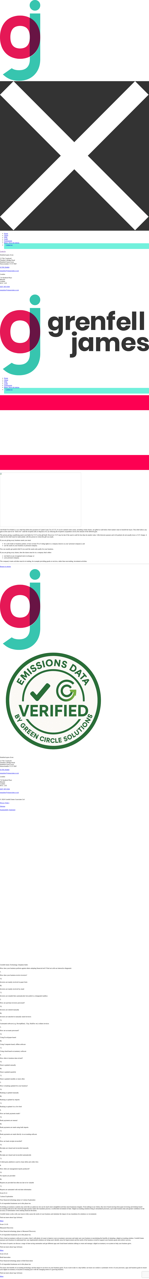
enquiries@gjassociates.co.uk (9, 271)
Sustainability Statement (7, 810)
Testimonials (8, 241)
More (1, 1221)
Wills (5, 237)
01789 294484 (4, 267)
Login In (3, 251)
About (6, 235)
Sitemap (2, 806)
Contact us (9, 245)
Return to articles (5, 566)
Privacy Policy (4, 803)
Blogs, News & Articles (11, 243)
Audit (6, 239)
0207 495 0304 (5, 287)
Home (6, 233)
